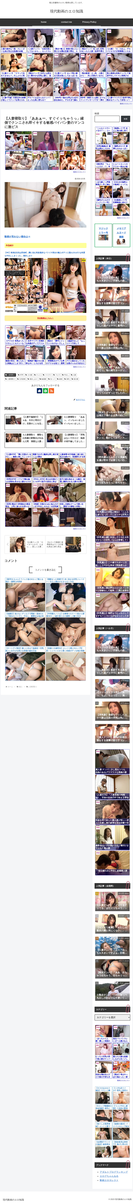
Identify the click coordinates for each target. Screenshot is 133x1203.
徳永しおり (33, 379)
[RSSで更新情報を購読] (51, 390)
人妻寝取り (11, 375)
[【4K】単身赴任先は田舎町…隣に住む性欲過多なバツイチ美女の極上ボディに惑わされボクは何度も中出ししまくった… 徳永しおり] (45, 285)
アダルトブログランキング (114, 1172)
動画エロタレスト (126, 104)
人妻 (74, 375)
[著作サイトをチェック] (39, 390)
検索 (97, 113)
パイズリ (48, 375)
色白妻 (76, 379)
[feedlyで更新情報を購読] (45, 390)
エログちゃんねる (109, 1176)
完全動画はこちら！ (45, 318)
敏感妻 (43, 379)
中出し (66, 375)
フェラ (57, 375)
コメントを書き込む (45, 570)
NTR (21, 375)
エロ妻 (29, 375)
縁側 (60, 379)
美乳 (67, 379)
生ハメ (52, 379)
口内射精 (22, 379)
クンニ (38, 375)
